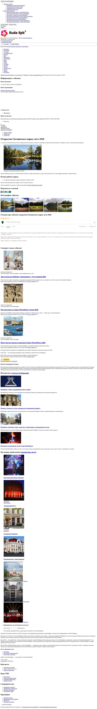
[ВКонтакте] (1, 192)
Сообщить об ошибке (9, 667)
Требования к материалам (10, 688)
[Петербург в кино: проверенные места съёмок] (11, 386)
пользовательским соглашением (30, 707)
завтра (12, 46)
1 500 (31, 281)
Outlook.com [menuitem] (7, 134)
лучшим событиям (6, 42)
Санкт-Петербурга (27, 38)
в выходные (18, 46)
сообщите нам (30, 356)
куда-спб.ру (4, 661)
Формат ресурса (8, 680)
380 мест (25, 581)
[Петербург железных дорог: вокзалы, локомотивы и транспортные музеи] (11, 424)
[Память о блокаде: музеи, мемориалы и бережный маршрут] (11, 405)
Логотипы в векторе (9, 702)
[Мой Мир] (6, 192)
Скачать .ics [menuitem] (7, 135)
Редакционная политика (10, 678)
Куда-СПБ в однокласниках (11, 653)
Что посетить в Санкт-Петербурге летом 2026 (19, 310)
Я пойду (3, 125)
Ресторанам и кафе (8, 691)
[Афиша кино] (13, 622)
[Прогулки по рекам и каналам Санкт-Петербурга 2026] (48, 326)
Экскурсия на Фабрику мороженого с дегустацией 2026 (23, 277)
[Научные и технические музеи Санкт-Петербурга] (11, 443)
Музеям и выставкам (9, 690)
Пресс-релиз (7, 676)
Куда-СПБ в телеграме (9, 654)
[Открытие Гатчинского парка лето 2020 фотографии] (8, 211)
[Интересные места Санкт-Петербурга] (13, 581)
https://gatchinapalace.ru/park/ (35, 185)
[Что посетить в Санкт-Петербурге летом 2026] (48, 293)
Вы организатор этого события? (9, 361)
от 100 (31, 314)
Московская (7, 113)
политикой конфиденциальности (48, 707)
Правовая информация (9, 679)
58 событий (26, 601)
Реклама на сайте (8, 697)
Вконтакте (6, 651)
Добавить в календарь (6, 129)
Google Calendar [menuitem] (8, 132)
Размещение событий (9, 687)
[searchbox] (48, 27)
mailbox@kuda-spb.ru (9, 670)
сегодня (9, 46)
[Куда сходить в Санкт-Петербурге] (17, 36)
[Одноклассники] (4, 192)
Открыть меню (4, 24)
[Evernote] (8, 192)
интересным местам (7, 40)
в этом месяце (24, 46)
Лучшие (8, 226)
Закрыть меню (12, 24)
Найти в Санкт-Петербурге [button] (7, 1)
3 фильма (25, 622)
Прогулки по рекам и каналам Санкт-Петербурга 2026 (23, 343)
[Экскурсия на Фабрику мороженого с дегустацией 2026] (48, 260)
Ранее (13, 226)
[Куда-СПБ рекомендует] (13, 601)
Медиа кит (6, 700)
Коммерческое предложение (11, 699)
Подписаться (21, 628)
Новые (2, 226)
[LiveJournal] (10, 192)
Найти (2, 27)
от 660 (31, 347)
